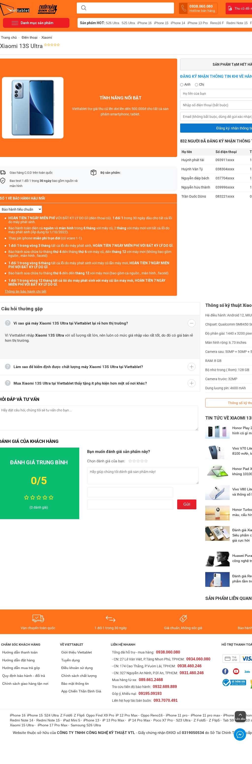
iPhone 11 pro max (205, 715)
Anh (187, 84)
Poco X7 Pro (163, 720)
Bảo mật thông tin (75, 684)
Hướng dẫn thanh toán (20, 652)
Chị (201, 84)
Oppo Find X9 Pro (100, 715)
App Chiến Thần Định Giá (81, 691)
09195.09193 (150, 693)
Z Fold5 (200, 720)
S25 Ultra (128, 23)
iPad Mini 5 (71, 720)
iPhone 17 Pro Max (52, 725)
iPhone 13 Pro (198, 23)
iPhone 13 (91, 720)
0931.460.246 (192, 673)
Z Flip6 (79, 715)
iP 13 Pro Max (113, 720)
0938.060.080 (202, 8)
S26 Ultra (112, 23)
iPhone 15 (161, 23)
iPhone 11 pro (177, 715)
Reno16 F (217, 23)
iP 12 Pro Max (127, 715)
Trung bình (138, 461)
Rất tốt (142, 461)
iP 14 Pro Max (139, 720)
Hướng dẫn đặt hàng (18, 660)
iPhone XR (231, 715)
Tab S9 (228, 720)
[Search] (84, 8)
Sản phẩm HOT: (92, 23)
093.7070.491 (166, 700)
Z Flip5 (214, 720)
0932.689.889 (165, 687)
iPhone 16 (144, 23)
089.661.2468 (151, 680)
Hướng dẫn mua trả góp (21, 668)
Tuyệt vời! (146, 461)
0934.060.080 (198, 659)
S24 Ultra (51, 715)
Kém (130, 461)
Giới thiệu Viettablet (76, 652)
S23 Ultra (183, 720)
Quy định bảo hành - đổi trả (23, 676)
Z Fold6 (66, 715)
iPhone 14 (178, 23)
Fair (134, 461)
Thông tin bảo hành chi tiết (25, 291)
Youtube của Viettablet (237, 671)
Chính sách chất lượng (79, 676)
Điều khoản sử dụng (77, 668)
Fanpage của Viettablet (226, 671)
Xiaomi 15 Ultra (22, 725)
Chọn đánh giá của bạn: (106, 461)
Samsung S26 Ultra (86, 725)
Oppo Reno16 (152, 715)
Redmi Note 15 (237, 23)
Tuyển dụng (70, 660)
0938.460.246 (189, 666)
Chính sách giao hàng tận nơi (25, 684)
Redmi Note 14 (21, 720)
